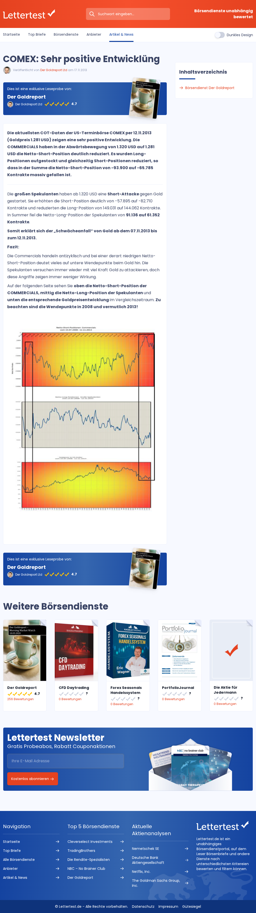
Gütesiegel (191, 906)
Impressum (168, 906)
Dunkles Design (240, 34)
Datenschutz (143, 906)
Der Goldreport (26, 96)
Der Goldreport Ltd (53, 70)
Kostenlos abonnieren (30, 778)
